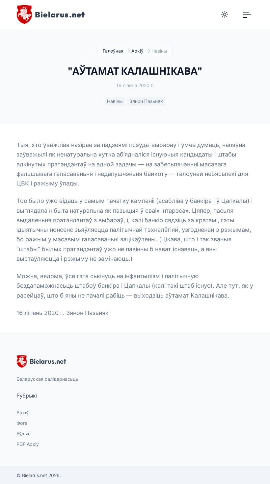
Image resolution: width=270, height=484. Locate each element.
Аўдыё (23, 433)
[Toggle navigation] (247, 14)
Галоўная (113, 51)
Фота (21, 423)
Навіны (115, 101)
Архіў (137, 51)
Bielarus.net (48, 361)
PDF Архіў (27, 444)
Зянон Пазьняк (146, 101)
